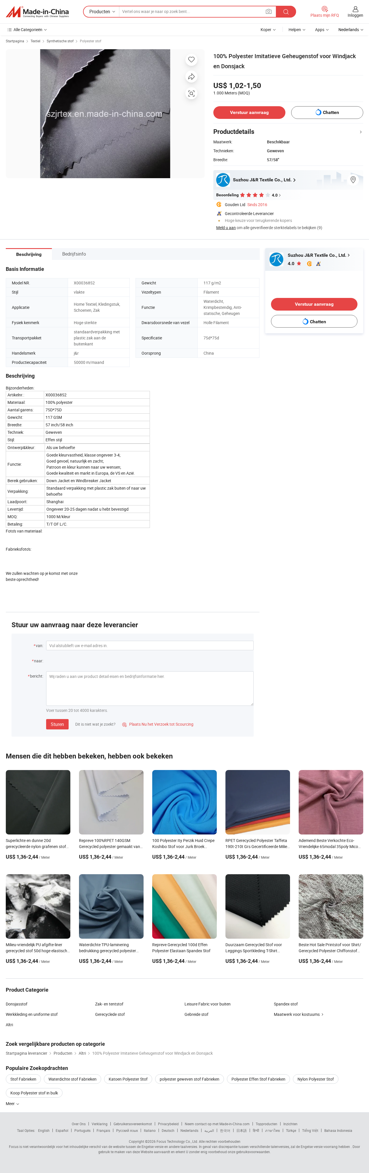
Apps (319, 29)
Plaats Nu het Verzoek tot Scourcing (157, 724)
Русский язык (127, 1130)
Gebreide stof (196, 1014)
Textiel (35, 41)
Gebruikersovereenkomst (133, 1123)
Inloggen (355, 15)
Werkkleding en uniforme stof (32, 1014)
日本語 (241, 1130)
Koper (266, 29)
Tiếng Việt (310, 1130)
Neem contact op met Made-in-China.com (217, 1123)
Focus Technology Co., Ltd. (177, 1141)
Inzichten (290, 1123)
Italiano (150, 1130)
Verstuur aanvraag (249, 112)
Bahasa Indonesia (338, 1130)
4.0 (291, 263)
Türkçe (291, 1130)
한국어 (225, 1130)
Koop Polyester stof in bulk (34, 1093)
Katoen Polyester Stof (128, 1079)
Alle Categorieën (28, 29)
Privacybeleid (168, 1123)
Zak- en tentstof (109, 1004)
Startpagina (15, 41)
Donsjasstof (16, 1004)
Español (62, 1130)
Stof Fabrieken (23, 1079)
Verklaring (100, 1123)
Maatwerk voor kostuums (297, 1014)
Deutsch (168, 1130)
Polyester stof (90, 41)
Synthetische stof (60, 41)
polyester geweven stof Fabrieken (189, 1079)
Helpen (295, 29)
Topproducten (266, 1123)
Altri (9, 1024)
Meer (11, 1103)
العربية (209, 1130)
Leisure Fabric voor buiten (207, 1004)
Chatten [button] (331, 112)
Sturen (57, 724)
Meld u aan (226, 227)
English (44, 1130)
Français (103, 1130)
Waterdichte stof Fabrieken (72, 1079)
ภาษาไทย (272, 1130)
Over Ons (79, 1123)
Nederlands (189, 1130)
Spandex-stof (286, 1004)
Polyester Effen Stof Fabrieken (258, 1079)
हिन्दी (256, 1130)
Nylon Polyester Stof (316, 1079)
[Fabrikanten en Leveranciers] (37, 12)
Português (82, 1130)
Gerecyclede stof (110, 1014)
